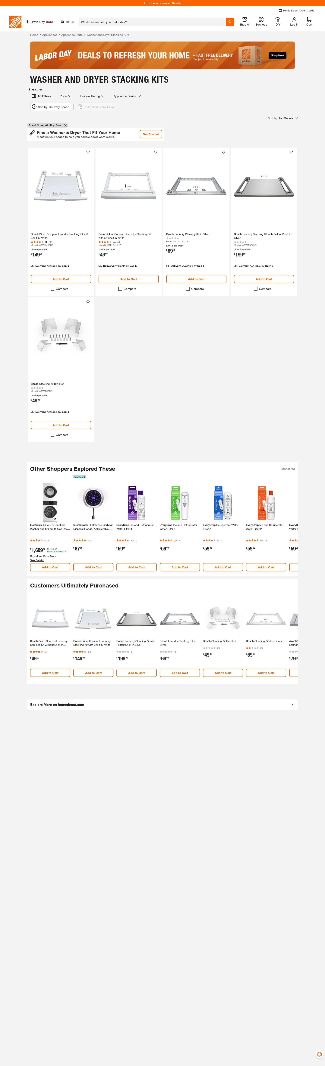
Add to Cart (61, 279)
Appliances (49, 34)
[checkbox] (52, 288)
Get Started (151, 134)
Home (34, 34)
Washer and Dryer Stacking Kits (108, 34)
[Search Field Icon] (230, 22)
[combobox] (152, 22)
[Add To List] (88, 152)
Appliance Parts (72, 34)
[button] (283, 118)
